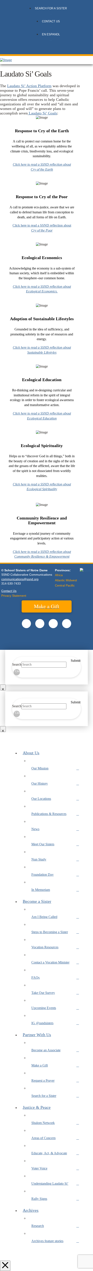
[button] (46, 50)
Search (16, 664)
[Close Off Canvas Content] (5, 1266)
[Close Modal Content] (3, 687)
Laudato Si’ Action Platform (29, 86)
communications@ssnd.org (19, 579)
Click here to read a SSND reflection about (42, 225)
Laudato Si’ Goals (42, 113)
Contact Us (8, 591)
